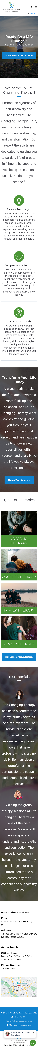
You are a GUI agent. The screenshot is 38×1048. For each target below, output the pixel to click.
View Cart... (33, 13)
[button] (31, 7)
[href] (19, 987)
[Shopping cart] (36, 7)
